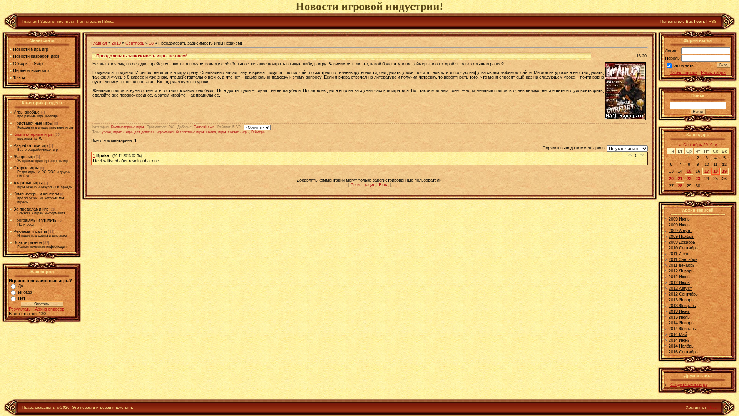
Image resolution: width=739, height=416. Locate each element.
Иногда (25, 292)
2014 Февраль (682, 328)
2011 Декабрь (682, 265)
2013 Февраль (682, 305)
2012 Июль (679, 282)
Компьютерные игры (33, 134)
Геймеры (258, 132)
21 (680, 178)
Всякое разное (27, 242)
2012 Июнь (679, 276)
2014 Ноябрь (681, 346)
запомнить (683, 65)
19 (724, 171)
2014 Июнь (679, 340)
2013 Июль (679, 317)
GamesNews (204, 127)
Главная (29, 21)
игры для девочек (140, 132)
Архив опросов (49, 309)
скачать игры (238, 132)
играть (118, 132)
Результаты (20, 309)
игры (222, 132)
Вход (109, 21)
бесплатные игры (190, 132)
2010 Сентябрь (683, 248)
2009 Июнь (679, 219)
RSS (713, 21)
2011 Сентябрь (683, 259)
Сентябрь (134, 43)
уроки (106, 132)
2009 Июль (679, 224)
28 (680, 186)
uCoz (712, 407)
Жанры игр (24, 156)
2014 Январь (681, 323)
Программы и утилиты (35, 220)
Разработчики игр (30, 145)
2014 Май (678, 334)
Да (20, 286)
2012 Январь (681, 271)
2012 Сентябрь (683, 294)
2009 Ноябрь (681, 236)
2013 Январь (681, 299)
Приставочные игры (33, 123)
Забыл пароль (683, 72)
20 (671, 178)
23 (698, 178)
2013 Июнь (679, 311)
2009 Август (680, 230)
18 (151, 43)
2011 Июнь (679, 253)
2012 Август (680, 288)
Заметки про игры (57, 21)
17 (706, 171)
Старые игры (26, 167)
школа (211, 132)
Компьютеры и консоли (36, 194)
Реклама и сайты (30, 231)
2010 (116, 43)
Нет (21, 298)
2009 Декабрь (682, 242)
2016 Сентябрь (683, 351)
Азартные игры (28, 182)
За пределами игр (30, 209)
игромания (165, 132)
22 (689, 178)
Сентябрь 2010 (697, 144)
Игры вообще (26, 112)
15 (689, 171)
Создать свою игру (688, 384)
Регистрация (89, 21)
